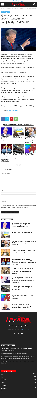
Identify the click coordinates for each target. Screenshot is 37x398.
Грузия (3, 377)
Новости (8, 8)
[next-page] (20, 165)
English (15, 1)
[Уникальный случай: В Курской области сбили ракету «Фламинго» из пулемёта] (18, 148)
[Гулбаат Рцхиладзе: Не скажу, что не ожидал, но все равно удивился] (5, 252)
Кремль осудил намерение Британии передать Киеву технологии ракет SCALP (6, 139)
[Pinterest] (11, 119)
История (3, 385)
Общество (4, 382)
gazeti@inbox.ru (24, 329)
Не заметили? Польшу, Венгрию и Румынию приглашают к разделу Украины (30, 156)
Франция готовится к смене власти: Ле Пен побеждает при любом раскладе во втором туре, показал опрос (30, 139)
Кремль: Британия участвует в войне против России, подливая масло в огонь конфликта (23, 305)
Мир (12, 8)
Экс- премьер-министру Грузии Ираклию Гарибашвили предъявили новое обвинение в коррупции (22, 279)
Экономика (4, 388)
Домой (2, 8)
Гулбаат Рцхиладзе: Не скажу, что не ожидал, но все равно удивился (23, 251)
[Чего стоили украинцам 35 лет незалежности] (18, 131)
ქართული (21, 1)
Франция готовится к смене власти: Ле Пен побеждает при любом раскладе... (24, 243)
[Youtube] (22, 333)
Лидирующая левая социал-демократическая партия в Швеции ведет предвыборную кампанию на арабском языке (6, 157)
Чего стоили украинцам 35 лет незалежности (17, 137)
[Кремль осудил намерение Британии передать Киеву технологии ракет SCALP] (6, 131)
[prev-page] (17, 165)
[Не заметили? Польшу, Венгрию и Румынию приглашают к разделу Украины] (30, 148)
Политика (3, 379)
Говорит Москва (12, 110)
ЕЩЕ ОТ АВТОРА (28, 124)
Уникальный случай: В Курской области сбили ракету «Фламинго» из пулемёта (18, 156)
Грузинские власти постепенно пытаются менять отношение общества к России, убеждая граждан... (22, 270)
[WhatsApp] (16, 119)
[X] (7, 119)
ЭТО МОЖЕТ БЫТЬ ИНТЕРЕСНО (13, 124)
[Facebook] (3, 119)
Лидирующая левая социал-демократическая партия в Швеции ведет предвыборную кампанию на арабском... (24, 261)
